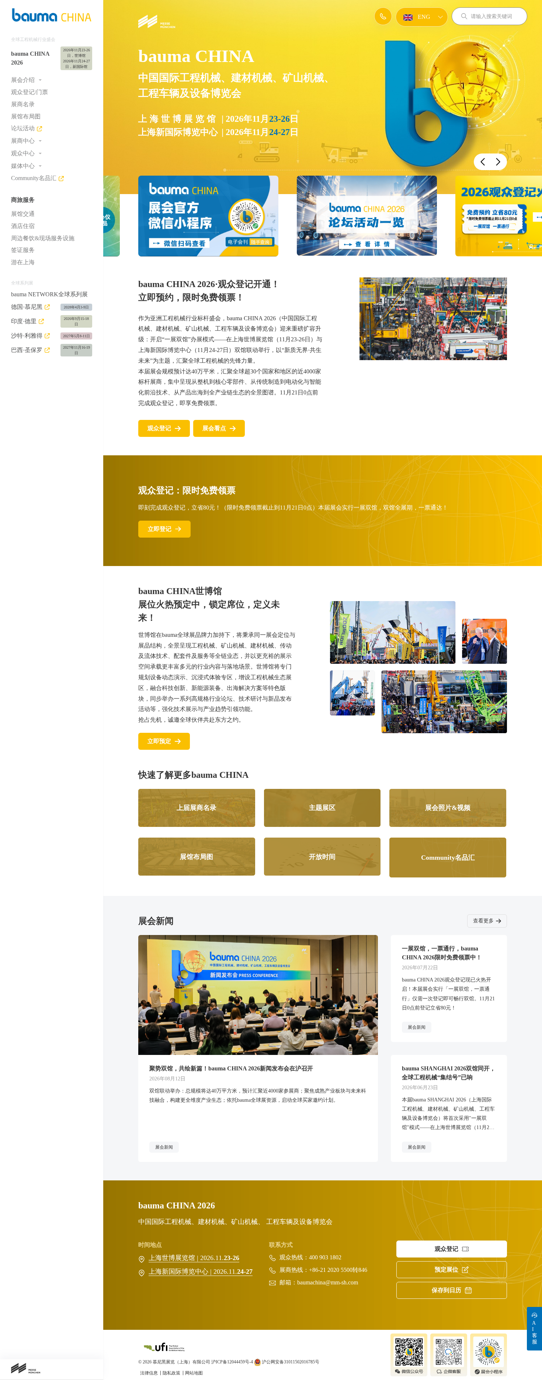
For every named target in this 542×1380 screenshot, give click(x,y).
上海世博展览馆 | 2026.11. (194, 1258)
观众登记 (159, 428)
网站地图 (194, 1373)
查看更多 (483, 921)
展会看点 (214, 428)
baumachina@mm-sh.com (327, 1282)
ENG (423, 17)
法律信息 (149, 1373)
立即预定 (159, 741)
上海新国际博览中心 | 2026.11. (201, 1271)
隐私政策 (172, 1373)
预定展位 (446, 1269)
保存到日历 (446, 1290)
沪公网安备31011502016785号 (290, 1362)
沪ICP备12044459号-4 (232, 1362)
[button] (482, 161)
